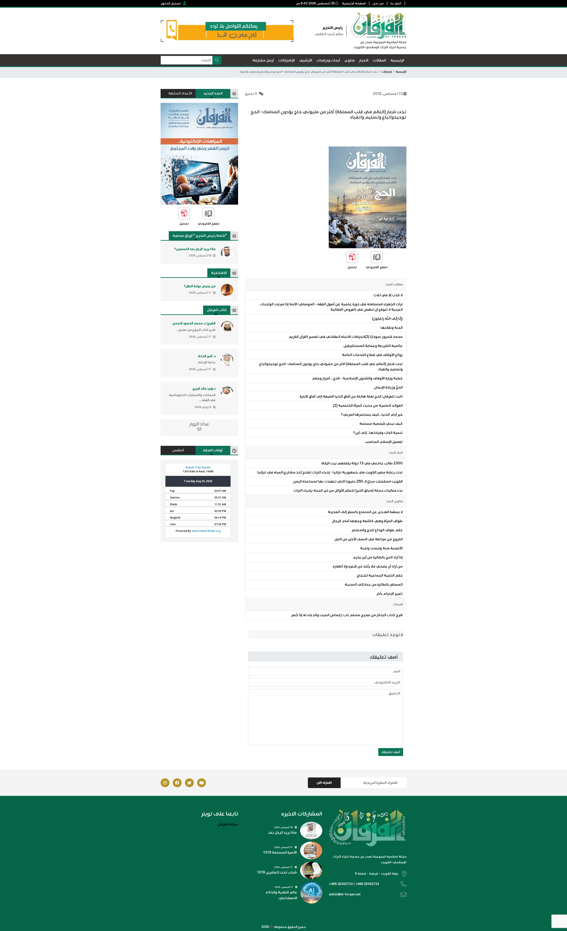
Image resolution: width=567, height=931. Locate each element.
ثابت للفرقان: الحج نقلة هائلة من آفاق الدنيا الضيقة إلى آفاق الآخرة (351, 396)
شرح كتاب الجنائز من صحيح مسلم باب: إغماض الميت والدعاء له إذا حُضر (347, 615)
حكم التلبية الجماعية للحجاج (380, 575)
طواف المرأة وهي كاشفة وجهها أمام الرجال (367, 521)
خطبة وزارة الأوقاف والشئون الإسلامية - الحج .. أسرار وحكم (357, 378)
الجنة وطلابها (392, 327)
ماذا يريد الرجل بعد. (282, 832)
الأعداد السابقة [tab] (180, 93)
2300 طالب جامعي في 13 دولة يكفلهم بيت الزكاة (362, 463)
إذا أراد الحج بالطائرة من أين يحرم (378, 557)
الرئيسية (401, 71)
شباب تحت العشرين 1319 (277, 872)
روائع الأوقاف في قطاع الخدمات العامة (372, 355)
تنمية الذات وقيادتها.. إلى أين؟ (378, 433)
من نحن (378, 3)
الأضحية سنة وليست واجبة (381, 548)
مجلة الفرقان (227, 824)
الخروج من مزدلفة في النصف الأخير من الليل (368, 539)
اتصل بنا (395, 3)
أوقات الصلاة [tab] (213, 450)
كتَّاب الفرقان (217, 310)
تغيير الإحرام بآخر (390, 593)
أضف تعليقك (390, 752)
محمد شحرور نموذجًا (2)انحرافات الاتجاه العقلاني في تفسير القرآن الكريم (346, 337)
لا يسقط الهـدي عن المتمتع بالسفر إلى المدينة (365, 512)
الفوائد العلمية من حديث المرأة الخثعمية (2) (368, 405)
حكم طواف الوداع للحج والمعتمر (377, 530)
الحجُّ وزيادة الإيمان (388, 387)
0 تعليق (251, 94)
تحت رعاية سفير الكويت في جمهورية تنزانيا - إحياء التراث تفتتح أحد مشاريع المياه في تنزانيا (330, 472)
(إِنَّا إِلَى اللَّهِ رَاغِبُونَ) (387, 318)
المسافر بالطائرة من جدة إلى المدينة (374, 584)
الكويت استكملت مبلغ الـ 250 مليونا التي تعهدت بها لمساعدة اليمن (348, 481)
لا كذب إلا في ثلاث (388, 295)
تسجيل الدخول (171, 3)
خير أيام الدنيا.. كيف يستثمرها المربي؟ (372, 414)
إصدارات (387, 71)
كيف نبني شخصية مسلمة (381, 423)
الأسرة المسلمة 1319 (280, 852)
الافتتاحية (219, 273)
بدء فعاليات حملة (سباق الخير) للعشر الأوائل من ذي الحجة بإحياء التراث (348, 490)
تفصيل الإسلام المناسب (384, 442)
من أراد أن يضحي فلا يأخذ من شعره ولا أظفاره (368, 566)
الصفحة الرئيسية (354, 3)
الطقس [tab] (178, 450)
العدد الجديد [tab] (213, 93)
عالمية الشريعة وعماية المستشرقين (373, 346)
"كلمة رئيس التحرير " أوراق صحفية (200, 235)
